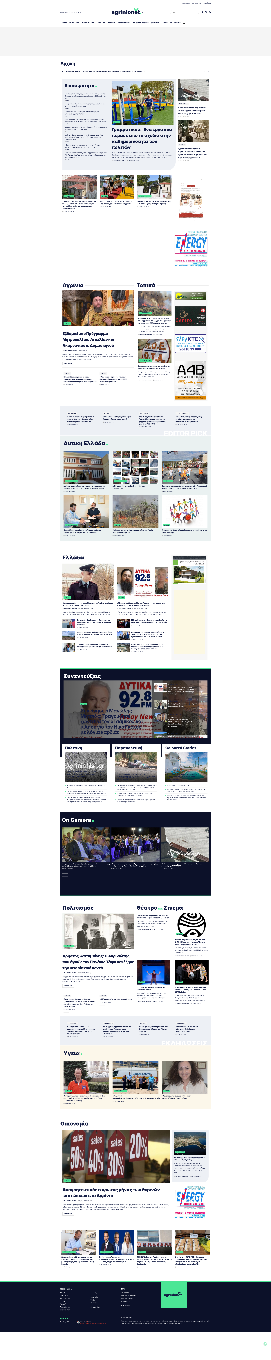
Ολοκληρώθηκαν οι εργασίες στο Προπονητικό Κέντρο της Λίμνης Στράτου (153, 1029)
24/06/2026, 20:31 (67, 1267)
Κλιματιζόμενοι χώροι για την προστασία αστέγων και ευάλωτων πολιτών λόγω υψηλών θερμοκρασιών (80, 379)
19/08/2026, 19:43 (73, 780)
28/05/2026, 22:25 (158, 1001)
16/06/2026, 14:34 (181, 424)
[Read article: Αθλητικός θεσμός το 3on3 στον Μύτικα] (135, 467)
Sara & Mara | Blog (205, 3)
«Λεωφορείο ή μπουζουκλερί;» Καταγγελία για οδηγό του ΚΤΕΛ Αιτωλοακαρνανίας (113, 379)
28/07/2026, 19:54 (145, 426)
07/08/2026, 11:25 (145, 1034)
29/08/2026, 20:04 (159, 380)
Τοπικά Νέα (74, 23)
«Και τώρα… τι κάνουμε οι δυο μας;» (176, 1096)
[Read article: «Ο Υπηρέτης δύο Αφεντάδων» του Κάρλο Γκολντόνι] (153, 972)
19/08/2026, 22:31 (105, 384)
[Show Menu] (184, 23)
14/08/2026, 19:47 (109, 422)
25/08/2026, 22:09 (68, 211)
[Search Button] (197, 12)
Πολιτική (111, 23)
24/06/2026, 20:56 (196, 956)
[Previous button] (63, 875)
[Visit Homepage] (127, 12)
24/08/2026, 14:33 (69, 384)
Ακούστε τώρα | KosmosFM (190, 3)
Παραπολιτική (124, 23)
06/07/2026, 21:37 (158, 929)
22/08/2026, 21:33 (143, 206)
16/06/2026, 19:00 (105, 1264)
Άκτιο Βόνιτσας (145, 360)
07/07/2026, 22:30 (173, 780)
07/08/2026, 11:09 (168, 491)
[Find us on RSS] (210, 12)
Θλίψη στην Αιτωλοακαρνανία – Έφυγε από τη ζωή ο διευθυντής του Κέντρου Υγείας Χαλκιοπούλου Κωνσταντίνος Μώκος (85, 1098)
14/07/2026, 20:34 (69, 1103)
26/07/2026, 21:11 (123, 780)
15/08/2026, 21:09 (84, 973)
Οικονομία (156, 23)
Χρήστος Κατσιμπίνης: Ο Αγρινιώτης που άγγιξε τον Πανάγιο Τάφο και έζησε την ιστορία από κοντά (98, 962)
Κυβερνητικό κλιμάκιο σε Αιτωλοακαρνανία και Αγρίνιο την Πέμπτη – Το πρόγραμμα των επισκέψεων (116, 1259)
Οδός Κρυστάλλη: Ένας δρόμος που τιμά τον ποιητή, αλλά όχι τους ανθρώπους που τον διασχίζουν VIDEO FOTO (85, 774)
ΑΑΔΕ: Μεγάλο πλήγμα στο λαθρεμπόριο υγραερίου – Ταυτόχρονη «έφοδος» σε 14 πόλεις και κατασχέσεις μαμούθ (147, 646)
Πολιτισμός (175, 23)
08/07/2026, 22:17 (118, 1101)
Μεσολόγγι (180, 1152)
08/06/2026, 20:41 (143, 1267)
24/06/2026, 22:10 (83, 627)
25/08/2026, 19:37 (106, 206)
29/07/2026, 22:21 (176, 684)
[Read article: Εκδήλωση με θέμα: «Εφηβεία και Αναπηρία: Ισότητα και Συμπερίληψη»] (184, 511)
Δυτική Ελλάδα (89, 23)
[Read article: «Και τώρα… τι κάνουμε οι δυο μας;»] (184, 1077)
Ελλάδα (101, 23)
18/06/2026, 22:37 (168, 1098)
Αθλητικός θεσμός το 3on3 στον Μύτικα (129, 486)
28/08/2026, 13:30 (133, 160)
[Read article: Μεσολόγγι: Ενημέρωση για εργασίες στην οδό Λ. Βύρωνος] (190, 1143)
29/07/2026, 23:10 (84, 608)
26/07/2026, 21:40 (176, 714)
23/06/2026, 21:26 (137, 625)
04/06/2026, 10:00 (181, 1267)
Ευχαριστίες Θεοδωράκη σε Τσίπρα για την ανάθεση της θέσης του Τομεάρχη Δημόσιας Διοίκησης (94, 622)
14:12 (67, 124)
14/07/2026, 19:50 (105, 1002)
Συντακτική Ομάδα (120, 160)
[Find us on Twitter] (206, 12)
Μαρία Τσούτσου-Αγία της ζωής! (178, 785)
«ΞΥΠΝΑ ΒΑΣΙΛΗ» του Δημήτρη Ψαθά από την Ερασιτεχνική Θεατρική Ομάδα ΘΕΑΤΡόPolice (190, 989)
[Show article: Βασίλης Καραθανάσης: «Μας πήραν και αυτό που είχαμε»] (160, 704)
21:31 (67, 141)
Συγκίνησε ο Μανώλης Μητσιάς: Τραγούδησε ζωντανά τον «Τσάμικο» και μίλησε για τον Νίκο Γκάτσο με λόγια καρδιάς (111, 721)
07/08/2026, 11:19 (84, 1201)
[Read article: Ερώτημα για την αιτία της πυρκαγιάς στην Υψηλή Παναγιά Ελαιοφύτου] (135, 511)
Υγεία (165, 23)
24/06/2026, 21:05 (196, 1176)
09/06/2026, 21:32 (137, 639)
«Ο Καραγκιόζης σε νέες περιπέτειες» (116, 999)
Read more (69, 363)
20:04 (67, 116)
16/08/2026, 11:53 (118, 489)
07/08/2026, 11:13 (181, 1034)
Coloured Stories (141, 23)
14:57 (67, 100)
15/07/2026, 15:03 (138, 608)
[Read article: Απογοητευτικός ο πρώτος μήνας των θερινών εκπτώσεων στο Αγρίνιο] (116, 1156)
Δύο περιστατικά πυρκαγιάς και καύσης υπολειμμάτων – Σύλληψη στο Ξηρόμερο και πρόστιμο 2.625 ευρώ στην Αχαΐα (86, 96)
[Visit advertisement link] (191, 199)
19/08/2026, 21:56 (109, 1036)
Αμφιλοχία (168, 481)
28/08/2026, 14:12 (73, 1036)
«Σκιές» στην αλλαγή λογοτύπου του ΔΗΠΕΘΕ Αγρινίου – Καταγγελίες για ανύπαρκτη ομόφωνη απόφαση (190, 942)
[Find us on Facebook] (202, 12)
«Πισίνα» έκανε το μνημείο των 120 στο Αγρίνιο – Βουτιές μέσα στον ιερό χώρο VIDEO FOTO (191, 111)
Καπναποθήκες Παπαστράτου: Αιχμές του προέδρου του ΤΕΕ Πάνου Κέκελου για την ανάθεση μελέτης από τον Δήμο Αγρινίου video (86, 155)
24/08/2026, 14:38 (69, 491)
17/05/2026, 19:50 (196, 1003)
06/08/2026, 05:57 (118, 535)
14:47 (67, 108)
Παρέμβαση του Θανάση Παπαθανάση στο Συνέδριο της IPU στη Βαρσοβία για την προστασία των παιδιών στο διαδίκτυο (147, 634)
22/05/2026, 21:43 (137, 651)
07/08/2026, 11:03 (69, 535)
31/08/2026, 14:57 (159, 334)
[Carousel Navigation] (135, 875)
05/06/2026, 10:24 (83, 649)
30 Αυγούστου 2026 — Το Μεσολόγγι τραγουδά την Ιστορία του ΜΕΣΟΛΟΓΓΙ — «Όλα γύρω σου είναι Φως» (119, 71)
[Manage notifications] (265, 1344)
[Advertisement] (135, 41)
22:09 (67, 159)
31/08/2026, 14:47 (84, 350)
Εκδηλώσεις (72, 1023)
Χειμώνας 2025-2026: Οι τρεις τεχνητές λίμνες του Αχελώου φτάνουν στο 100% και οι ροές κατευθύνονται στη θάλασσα (186, 797)
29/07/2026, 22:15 (168, 535)
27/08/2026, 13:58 (73, 424)
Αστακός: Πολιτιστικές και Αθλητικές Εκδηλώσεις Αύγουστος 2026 (187, 1029)
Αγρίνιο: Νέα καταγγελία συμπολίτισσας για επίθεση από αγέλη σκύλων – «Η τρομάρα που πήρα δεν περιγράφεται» (84, 137)
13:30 (67, 131)
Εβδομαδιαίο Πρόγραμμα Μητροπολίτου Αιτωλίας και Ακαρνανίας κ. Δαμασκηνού (88, 339)
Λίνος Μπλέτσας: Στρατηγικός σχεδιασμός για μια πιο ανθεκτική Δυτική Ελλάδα (189, 419)
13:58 (67, 149)
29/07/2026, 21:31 (176, 701)
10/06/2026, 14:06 (83, 637)
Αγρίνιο (63, 23)
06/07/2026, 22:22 (176, 733)
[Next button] (66, 875)
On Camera (183, 104)
